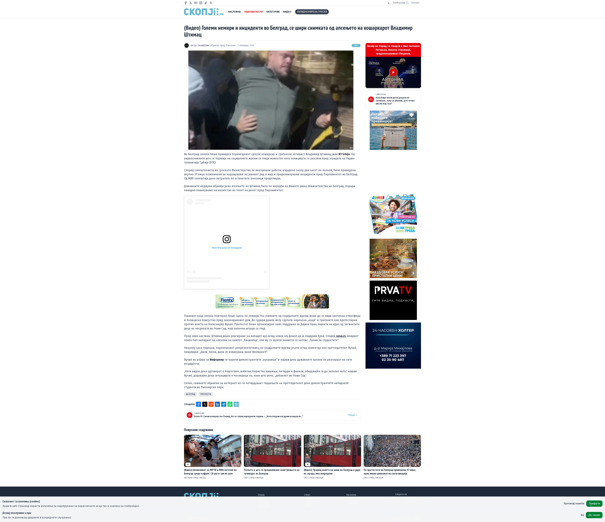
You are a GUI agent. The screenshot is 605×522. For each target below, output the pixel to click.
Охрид (261, 494)
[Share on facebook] (198, 404)
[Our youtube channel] (195, 2)
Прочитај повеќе (574, 503)
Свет (356, 45)
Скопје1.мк (203, 45)
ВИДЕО (287, 11)
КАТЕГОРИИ (272, 11)
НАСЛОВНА (234, 11)
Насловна (351, 494)
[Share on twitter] (204, 404)
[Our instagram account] (200, 2)
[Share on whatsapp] (230, 404)
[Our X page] (190, 2)
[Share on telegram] (223, 404)
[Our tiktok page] (205, 2)
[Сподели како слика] (236, 404)
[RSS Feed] (210, 2)
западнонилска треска (312, 11)
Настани (188, 478)
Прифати (594, 503)
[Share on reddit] (211, 404)
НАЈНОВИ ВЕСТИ (253, 11)
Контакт (415, 2)
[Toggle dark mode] (389, 3)
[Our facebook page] (185, 2)
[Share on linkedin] (217, 404)
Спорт (307, 494)
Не (582, 514)
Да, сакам (594, 514)
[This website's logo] (204, 12)
